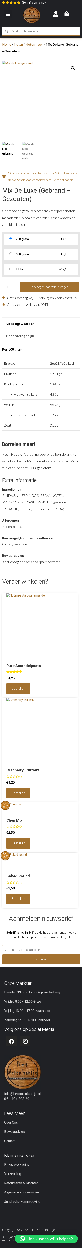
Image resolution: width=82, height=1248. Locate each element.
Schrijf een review (34, 2)
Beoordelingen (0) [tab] (20, 336)
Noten (18, 44)
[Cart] (67, 14)
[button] (8, 14)
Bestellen (18, 688)
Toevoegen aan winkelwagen (49, 287)
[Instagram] (25, 1041)
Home (6, 44)
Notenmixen (34, 44)
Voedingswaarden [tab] (20, 324)
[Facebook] (11, 1041)
